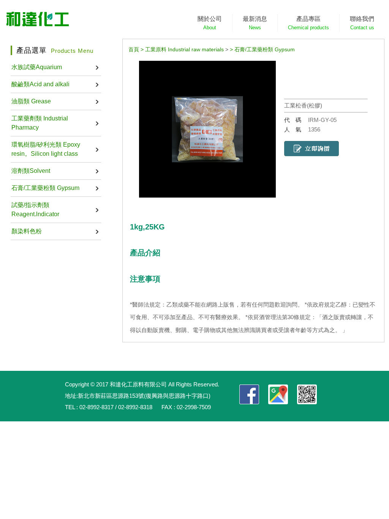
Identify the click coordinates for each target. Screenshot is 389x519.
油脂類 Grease (31, 101)
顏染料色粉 (26, 231)
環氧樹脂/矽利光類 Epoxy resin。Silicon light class (45, 149)
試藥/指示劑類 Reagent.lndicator (35, 209)
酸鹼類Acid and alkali (40, 84)
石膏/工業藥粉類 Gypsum (45, 188)
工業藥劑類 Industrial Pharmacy (39, 123)
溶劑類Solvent (30, 171)
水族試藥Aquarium (36, 67)
